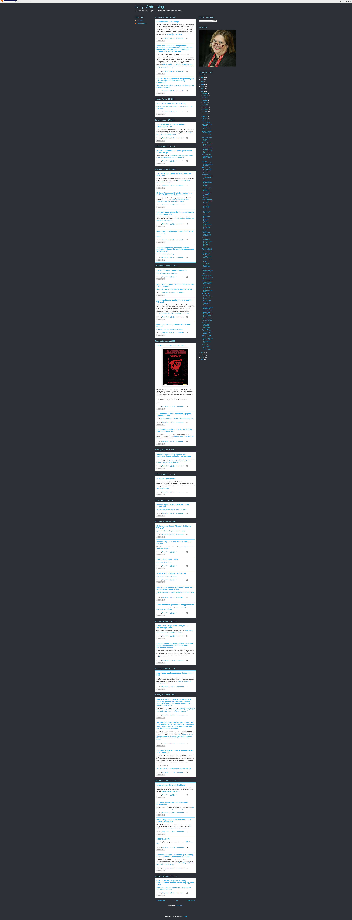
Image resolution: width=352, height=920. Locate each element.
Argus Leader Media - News (167, 559)
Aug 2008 (205, 102)
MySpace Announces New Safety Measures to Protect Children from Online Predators (174, 194)
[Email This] (157, 41)
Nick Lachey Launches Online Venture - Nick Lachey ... (207, 331)
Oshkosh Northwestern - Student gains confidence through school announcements (173, 455)
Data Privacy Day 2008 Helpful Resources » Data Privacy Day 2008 (174, 289)
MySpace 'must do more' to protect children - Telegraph (171, 531)
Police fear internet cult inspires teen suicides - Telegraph (173, 313)
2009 (202, 89)
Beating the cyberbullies (166, 479)
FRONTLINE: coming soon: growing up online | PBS (207, 296)
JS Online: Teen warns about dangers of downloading (206, 325)
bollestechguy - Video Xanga (167, 22)
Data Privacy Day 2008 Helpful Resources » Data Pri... (206, 195)
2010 (202, 86)
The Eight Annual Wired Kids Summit (171, 346)
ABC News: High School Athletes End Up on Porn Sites (207, 157)
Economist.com (163, 656)
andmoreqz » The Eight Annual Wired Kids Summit (169, 329)
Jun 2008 (205, 107)
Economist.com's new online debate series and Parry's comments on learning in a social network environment (174, 645)
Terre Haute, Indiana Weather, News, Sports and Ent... (207, 309)
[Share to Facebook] (162, 41)
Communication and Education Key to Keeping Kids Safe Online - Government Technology (174, 855)
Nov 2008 (205, 95)
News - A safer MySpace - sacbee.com (171, 573)
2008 (202, 91)
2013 (202, 79)
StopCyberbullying (141, 23)
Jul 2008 (204, 104)
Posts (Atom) (179, 905)
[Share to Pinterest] (164, 41)
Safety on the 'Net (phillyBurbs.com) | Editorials (175, 605)
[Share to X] (161, 41)
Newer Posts (160, 900)
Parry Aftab (140, 20)
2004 (202, 359)
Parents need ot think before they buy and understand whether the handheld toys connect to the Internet (175, 249)
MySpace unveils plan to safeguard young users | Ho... (207, 271)
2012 (202, 82)
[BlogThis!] (159, 41)
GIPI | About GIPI (163, 839)
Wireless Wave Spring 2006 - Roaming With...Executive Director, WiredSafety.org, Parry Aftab (175, 883)
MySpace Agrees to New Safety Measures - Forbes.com (171, 509)
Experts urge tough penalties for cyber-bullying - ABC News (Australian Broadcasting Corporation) (175, 80)
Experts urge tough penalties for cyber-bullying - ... (207, 133)
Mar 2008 (205, 114)
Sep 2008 (205, 100)
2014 (202, 77)
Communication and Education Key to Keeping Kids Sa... (207, 340)
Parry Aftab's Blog (149, 7)
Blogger (185, 916)
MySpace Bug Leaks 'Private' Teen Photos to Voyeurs (206, 255)
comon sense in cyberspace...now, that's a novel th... (207, 177)
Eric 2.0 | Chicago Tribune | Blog (165, 254)
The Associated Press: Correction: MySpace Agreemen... (206, 219)
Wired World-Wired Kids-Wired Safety (171, 103)
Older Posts (191, 900)
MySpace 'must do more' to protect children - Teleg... (207, 250)
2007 (202, 352)
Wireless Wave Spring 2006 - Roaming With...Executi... (207, 347)
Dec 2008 (205, 93)
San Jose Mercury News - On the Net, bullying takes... (207, 227)
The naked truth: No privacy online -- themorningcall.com (170, 125)
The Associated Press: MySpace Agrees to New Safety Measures (173, 768)
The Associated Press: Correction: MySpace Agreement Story (176, 418)
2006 (202, 355)
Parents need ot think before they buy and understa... (207, 183)
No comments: (180, 38)
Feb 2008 (205, 116)
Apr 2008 (205, 111)
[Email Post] (186, 38)
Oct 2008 (205, 98)
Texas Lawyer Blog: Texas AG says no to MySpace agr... (207, 283)
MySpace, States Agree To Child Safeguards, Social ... (206, 303)
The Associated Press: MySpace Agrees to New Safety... (207, 314)
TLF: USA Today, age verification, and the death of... (207, 170)
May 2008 (205, 109)
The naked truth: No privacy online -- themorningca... (207, 144)
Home (176, 900)
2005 (202, 357)
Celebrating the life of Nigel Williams (170, 785)
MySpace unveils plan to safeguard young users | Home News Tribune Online (175, 588)
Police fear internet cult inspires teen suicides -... (207, 201)
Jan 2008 (205, 118)
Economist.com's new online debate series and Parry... (207, 289)
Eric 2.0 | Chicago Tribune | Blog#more (171, 270)
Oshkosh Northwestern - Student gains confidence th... (207, 233)
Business (158, 236)
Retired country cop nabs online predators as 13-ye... (207, 150)
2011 (202, 84)
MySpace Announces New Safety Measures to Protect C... (207, 163)
